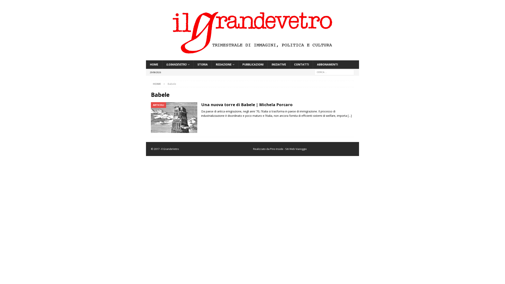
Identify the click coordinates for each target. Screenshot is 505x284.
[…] (350, 116)
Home (154, 64)
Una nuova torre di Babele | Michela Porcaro (247, 104)
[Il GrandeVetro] (252, 58)
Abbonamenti (327, 64)
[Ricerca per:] (334, 72)
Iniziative (279, 64)
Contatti (301, 64)
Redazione (224, 64)
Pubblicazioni (253, 64)
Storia (202, 64)
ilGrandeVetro (176, 64)
